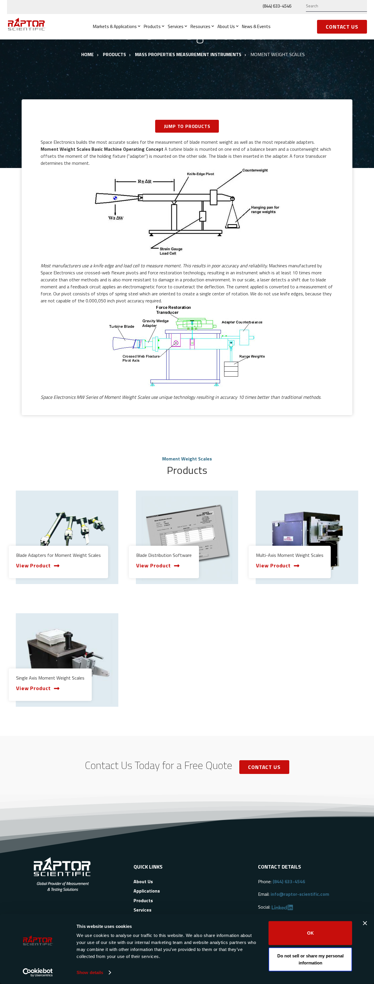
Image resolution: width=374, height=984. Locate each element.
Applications (147, 890)
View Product (33, 565)
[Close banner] (365, 923)
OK (310, 933)
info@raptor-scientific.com (300, 894)
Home (87, 54)
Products (152, 26)
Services (175, 26)
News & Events (256, 26)
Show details (90, 972)
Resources (200, 26)
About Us (226, 26)
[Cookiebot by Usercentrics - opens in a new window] (37, 972)
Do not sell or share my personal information (310, 959)
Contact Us (342, 27)
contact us (264, 767)
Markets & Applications (115, 26)
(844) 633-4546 (277, 6)
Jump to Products (187, 126)
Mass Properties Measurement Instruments (188, 54)
